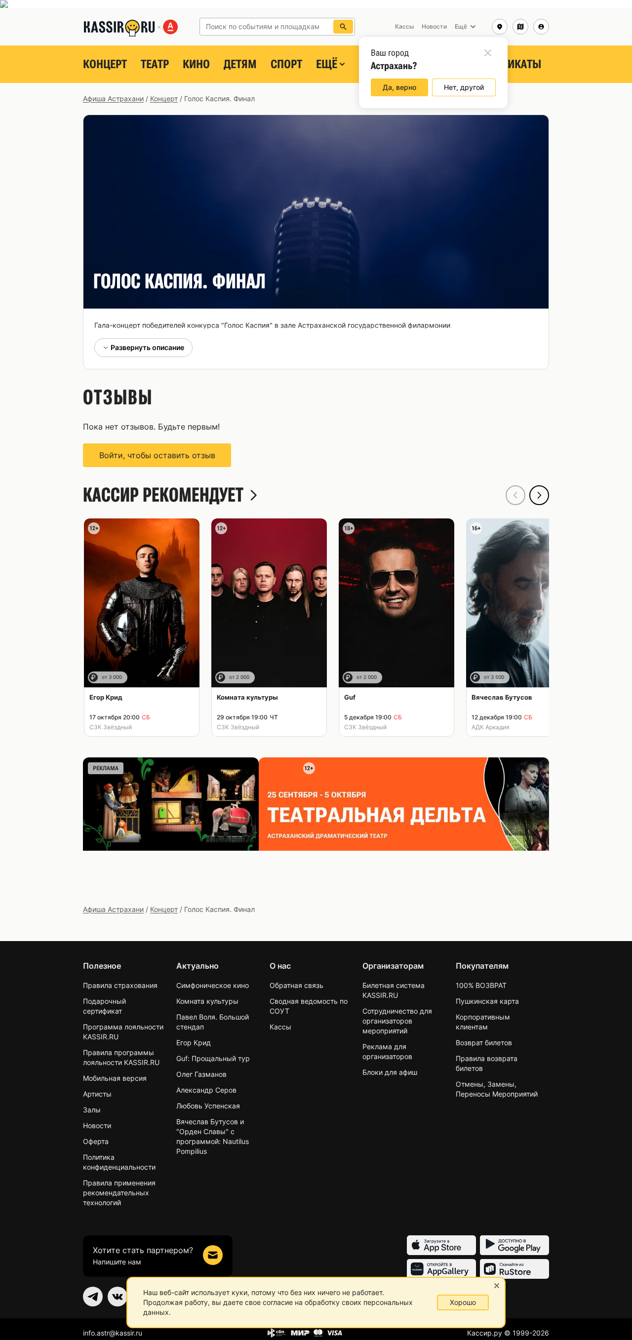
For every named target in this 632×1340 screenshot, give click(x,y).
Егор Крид (193, 1042)
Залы (92, 1109)
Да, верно (399, 87)
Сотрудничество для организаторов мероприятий (397, 1021)
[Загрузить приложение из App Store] (441, 1245)
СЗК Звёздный (110, 727)
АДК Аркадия (491, 727)
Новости (97, 1125)
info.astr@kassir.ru (112, 1333)
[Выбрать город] (500, 27)
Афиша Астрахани (113, 98)
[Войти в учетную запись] (541, 27)
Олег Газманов (201, 1074)
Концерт (105, 64)
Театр (155, 64)
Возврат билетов (484, 1042)
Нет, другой (464, 87)
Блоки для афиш (389, 1072)
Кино (196, 64)
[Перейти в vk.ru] (117, 1296)
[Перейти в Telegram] (93, 1296)
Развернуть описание (147, 347)
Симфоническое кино (212, 985)
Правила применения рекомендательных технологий (119, 1193)
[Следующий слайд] (539, 495)
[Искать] (343, 27)
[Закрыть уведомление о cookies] (497, 1286)
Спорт (286, 64)
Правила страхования (120, 985)
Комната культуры (207, 1001)
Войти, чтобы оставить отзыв (157, 455)
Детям (240, 64)
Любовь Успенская (208, 1106)
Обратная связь (296, 985)
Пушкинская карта (487, 1001)
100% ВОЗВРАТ (481, 985)
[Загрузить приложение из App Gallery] (441, 1269)
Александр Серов (206, 1090)
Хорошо (463, 1302)
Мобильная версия (115, 1078)
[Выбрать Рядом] (520, 27)
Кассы (280, 1027)
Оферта (96, 1141)
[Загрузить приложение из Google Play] (514, 1245)
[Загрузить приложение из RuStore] (514, 1269)
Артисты (97, 1094)
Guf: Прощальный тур (213, 1058)
